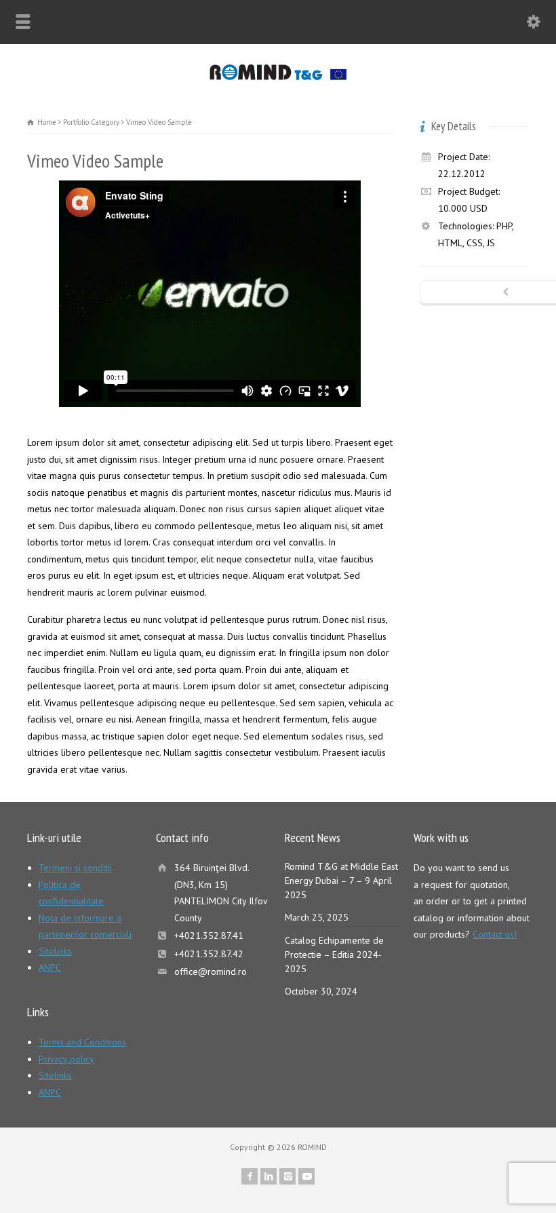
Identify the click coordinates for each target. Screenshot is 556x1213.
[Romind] (278, 77)
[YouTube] (306, 1176)
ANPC (50, 967)
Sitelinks (55, 951)
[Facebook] (249, 1176)
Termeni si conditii (75, 868)
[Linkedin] (268, 1176)
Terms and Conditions (82, 1042)
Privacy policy (66, 1059)
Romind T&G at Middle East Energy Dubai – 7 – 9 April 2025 (341, 880)
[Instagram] (287, 1176)
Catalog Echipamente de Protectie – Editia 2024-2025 (334, 954)
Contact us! (495, 934)
